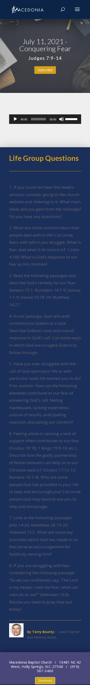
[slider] (72, 118)
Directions (45, 681)
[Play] (15, 119)
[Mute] (61, 119)
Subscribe (45, 70)
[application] (45, 119)
